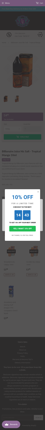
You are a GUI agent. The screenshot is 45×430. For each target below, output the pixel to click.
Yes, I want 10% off (22, 228)
